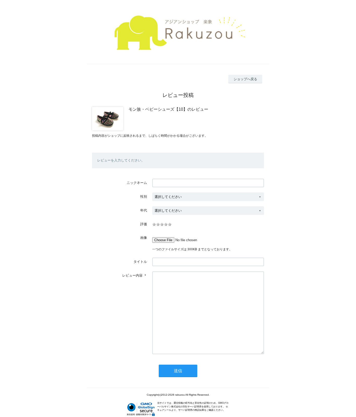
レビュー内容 (132, 275)
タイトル (140, 262)
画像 (143, 238)
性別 (143, 196)
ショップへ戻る (245, 79)
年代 (143, 210)
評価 (143, 224)
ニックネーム (137, 183)
